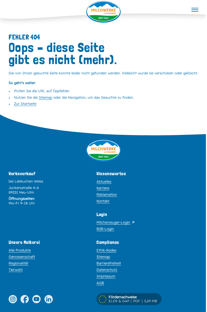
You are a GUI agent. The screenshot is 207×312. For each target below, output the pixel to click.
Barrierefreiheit (108, 263)
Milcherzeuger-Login (113, 222)
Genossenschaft (22, 256)
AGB (100, 283)
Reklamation (106, 194)
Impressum (105, 276)
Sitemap (45, 97)
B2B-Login (105, 229)
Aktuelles (103, 181)
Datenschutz (106, 269)
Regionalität (18, 263)
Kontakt (102, 201)
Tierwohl (16, 269)
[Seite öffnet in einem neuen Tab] (13, 299)
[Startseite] (103, 12)
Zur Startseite (25, 103)
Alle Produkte (20, 250)
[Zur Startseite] (103, 155)
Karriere (102, 188)
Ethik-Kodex (106, 250)
